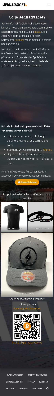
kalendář (19, 39)
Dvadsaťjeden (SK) (15, 375)
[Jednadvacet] (15, 4)
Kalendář (43, 382)
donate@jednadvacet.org (27, 308)
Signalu (47, 149)
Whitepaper (37, 389)
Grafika (47, 388)
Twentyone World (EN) (37, 375)
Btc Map (31, 382)
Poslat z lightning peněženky (27, 342)
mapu (37, 31)
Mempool (10, 389)
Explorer (23, 389)
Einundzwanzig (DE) (14, 382)
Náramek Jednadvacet (40, 228)
